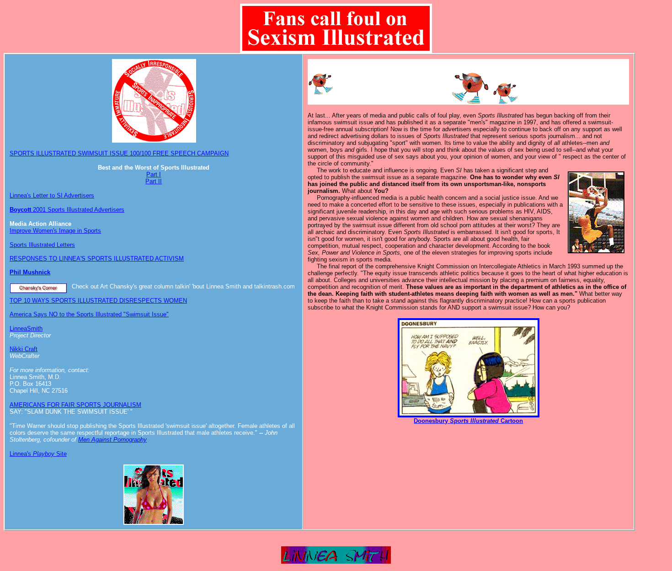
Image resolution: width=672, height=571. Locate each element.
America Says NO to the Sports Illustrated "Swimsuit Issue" (89, 314)
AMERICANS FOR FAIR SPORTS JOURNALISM (75, 404)
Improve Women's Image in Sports (55, 230)
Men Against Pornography (112, 439)
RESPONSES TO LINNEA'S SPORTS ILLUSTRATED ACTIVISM (97, 258)
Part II (153, 181)
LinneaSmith (26, 328)
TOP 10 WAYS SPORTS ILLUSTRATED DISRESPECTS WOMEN (98, 300)
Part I (153, 174)
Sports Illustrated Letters (42, 244)
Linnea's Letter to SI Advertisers (52, 195)
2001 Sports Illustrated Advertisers (67, 209)
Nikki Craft (23, 349)
